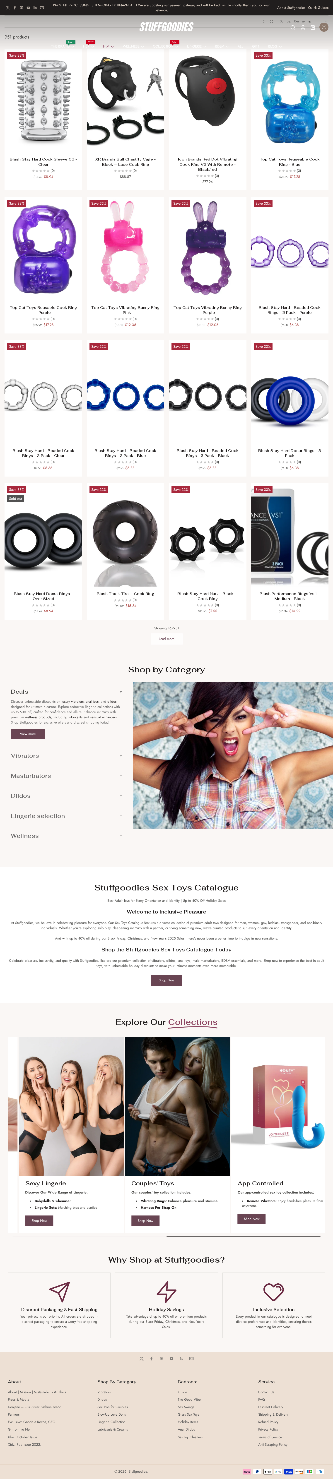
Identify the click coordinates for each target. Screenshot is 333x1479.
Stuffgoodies (138, 1471)
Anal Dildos (186, 1429)
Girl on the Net (19, 1429)
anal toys (92, 701)
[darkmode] (323, 27)
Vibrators (104, 1392)
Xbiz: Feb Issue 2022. (24, 1444)
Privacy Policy (268, 1429)
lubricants (75, 717)
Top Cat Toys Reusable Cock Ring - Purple (43, 310)
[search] (293, 27)
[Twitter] (8, 7)
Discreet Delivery (270, 1407)
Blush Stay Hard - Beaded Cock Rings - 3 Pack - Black (208, 453)
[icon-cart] (313, 27)
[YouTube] (28, 7)
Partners (13, 1414)
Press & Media (18, 1399)
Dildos (102, 1399)
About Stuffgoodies (291, 7)
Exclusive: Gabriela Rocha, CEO (31, 1422)
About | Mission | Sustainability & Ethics (37, 1392)
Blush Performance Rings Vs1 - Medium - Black (290, 596)
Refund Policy (268, 1422)
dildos (111, 701)
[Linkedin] (35, 7)
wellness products (38, 717)
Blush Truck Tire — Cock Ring (125, 593)
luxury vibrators (72, 701)
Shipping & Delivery (273, 1414)
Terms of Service (270, 1437)
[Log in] (303, 27)
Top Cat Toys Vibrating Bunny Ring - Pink (125, 310)
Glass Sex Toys (188, 1414)
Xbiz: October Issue (22, 1437)
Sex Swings (186, 1407)
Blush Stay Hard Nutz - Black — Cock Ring (207, 596)
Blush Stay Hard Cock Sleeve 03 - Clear (43, 162)
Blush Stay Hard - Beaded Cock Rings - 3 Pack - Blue (125, 453)
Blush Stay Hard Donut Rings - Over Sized (43, 596)
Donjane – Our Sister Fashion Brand (34, 1407)
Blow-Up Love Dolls (111, 1414)
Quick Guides (318, 7)
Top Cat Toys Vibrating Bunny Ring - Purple (208, 310)
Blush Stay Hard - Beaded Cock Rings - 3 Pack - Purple (290, 310)
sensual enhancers (103, 717)
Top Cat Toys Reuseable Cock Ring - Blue (290, 162)
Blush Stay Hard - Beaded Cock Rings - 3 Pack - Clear (43, 453)
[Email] (42, 7)
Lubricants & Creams (112, 1429)
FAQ (261, 1399)
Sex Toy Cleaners (190, 1437)
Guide (182, 1392)
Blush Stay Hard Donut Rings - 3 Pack (289, 453)
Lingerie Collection (111, 1422)
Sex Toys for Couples (112, 1407)
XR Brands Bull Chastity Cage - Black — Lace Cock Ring (125, 162)
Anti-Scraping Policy (272, 1444)
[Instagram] (21, 7)
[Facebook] (14, 7)
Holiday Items (188, 1422)
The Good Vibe (189, 1399)
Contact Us (266, 1392)
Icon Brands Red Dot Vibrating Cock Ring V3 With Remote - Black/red (207, 164)
